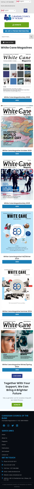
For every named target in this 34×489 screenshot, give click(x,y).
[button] (25, 10)
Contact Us (5, 455)
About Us (4, 438)
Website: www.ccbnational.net (13, 475)
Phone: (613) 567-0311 (10, 461)
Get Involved (5, 451)
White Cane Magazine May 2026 (17, 97)
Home (3, 434)
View (17, 100)
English (6, 10)
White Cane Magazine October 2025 (17, 150)
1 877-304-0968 (10, 2)
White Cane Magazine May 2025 (17, 203)
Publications (5, 448)
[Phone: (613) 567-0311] (2, 461)
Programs (4, 441)
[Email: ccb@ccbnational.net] (2, 471)
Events (4, 444)
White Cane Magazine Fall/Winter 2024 (17, 257)
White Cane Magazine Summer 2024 (17, 311)
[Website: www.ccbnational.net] (2, 474)
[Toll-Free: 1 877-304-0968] (2, 468)
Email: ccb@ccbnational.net (12, 471)
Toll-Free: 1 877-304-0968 (11, 468)
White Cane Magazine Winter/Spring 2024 (17, 365)
